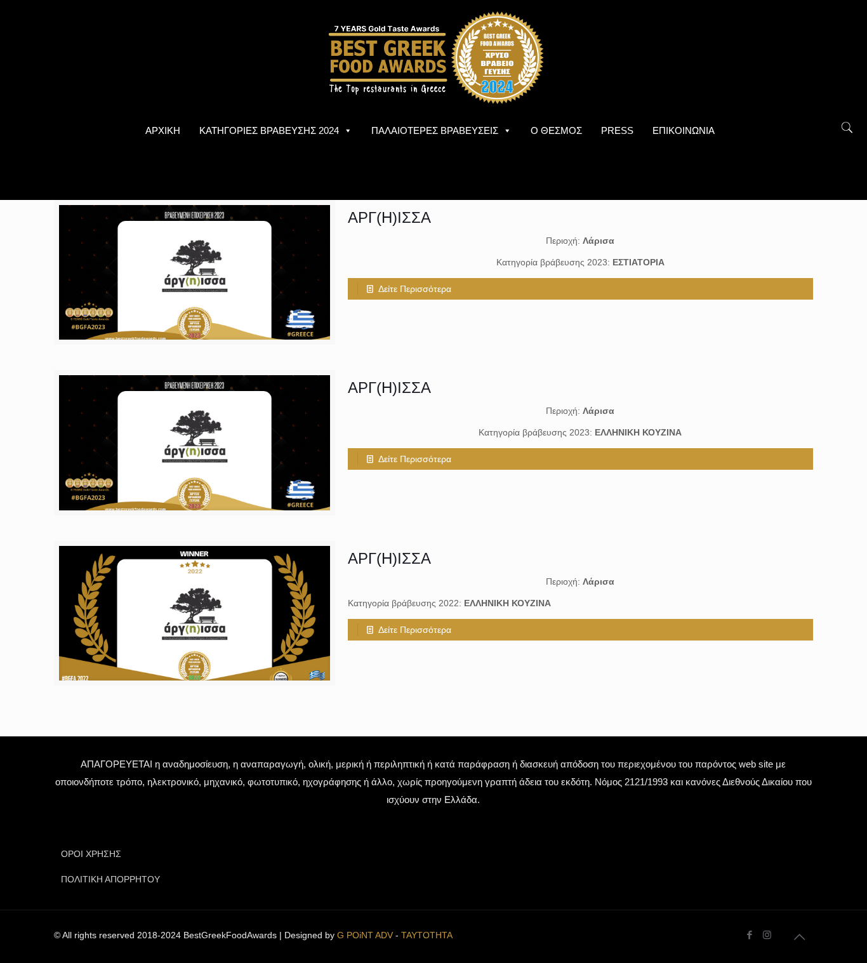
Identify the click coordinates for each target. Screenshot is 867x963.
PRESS (617, 130)
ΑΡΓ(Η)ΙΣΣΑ (389, 217)
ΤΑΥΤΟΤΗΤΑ (427, 935)
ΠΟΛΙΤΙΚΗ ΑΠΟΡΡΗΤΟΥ (110, 879)
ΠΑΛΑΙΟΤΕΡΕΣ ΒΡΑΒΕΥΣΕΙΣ (434, 130)
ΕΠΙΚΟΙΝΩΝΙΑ (683, 130)
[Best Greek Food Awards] (433, 57)
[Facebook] (750, 934)
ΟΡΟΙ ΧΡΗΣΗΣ (91, 854)
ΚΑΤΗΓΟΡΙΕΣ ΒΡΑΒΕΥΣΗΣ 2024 (269, 130)
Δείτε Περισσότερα (414, 289)
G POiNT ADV (365, 935)
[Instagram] (767, 934)
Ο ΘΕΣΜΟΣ (556, 130)
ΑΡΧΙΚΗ (162, 130)
